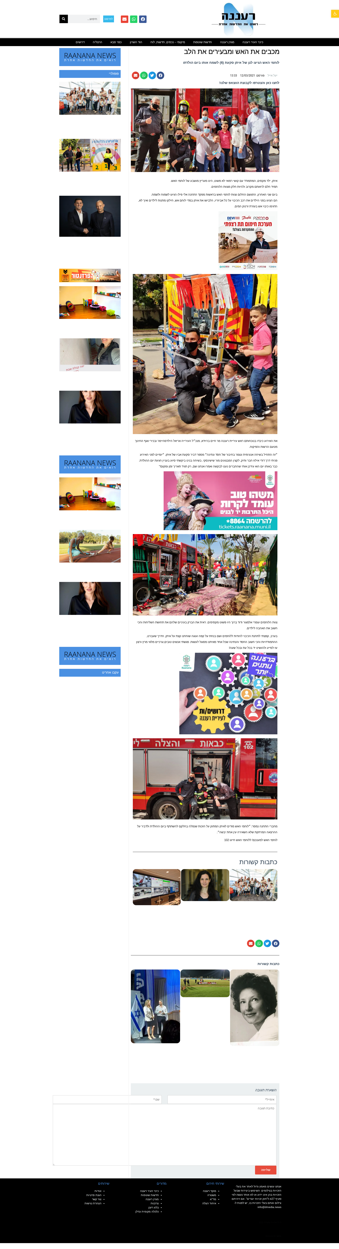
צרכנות (155, 1203)
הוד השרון (136, 42)
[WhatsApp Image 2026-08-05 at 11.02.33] (220, 500)
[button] (335, 14)
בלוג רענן (153, 1207)
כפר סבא (116, 42)
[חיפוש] (63, 19)
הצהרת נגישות (93, 1203)
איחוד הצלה (209, 1203)
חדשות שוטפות (202, 42)
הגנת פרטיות (93, 1195)
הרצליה (97, 42)
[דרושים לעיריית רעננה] (228, 693)
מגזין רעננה (227, 42)
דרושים (80, 42)
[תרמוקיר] (248, 240)
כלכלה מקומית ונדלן (147, 1211)
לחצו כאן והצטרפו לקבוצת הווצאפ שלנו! (249, 83)
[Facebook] (143, 19)
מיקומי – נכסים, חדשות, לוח (167, 42)
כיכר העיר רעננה (252, 42)
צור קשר (96, 1199)
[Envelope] (124, 19)
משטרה (211, 1195)
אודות (98, 1191)
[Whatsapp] (134, 19)
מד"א (213, 1199)
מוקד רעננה (209, 1191)
